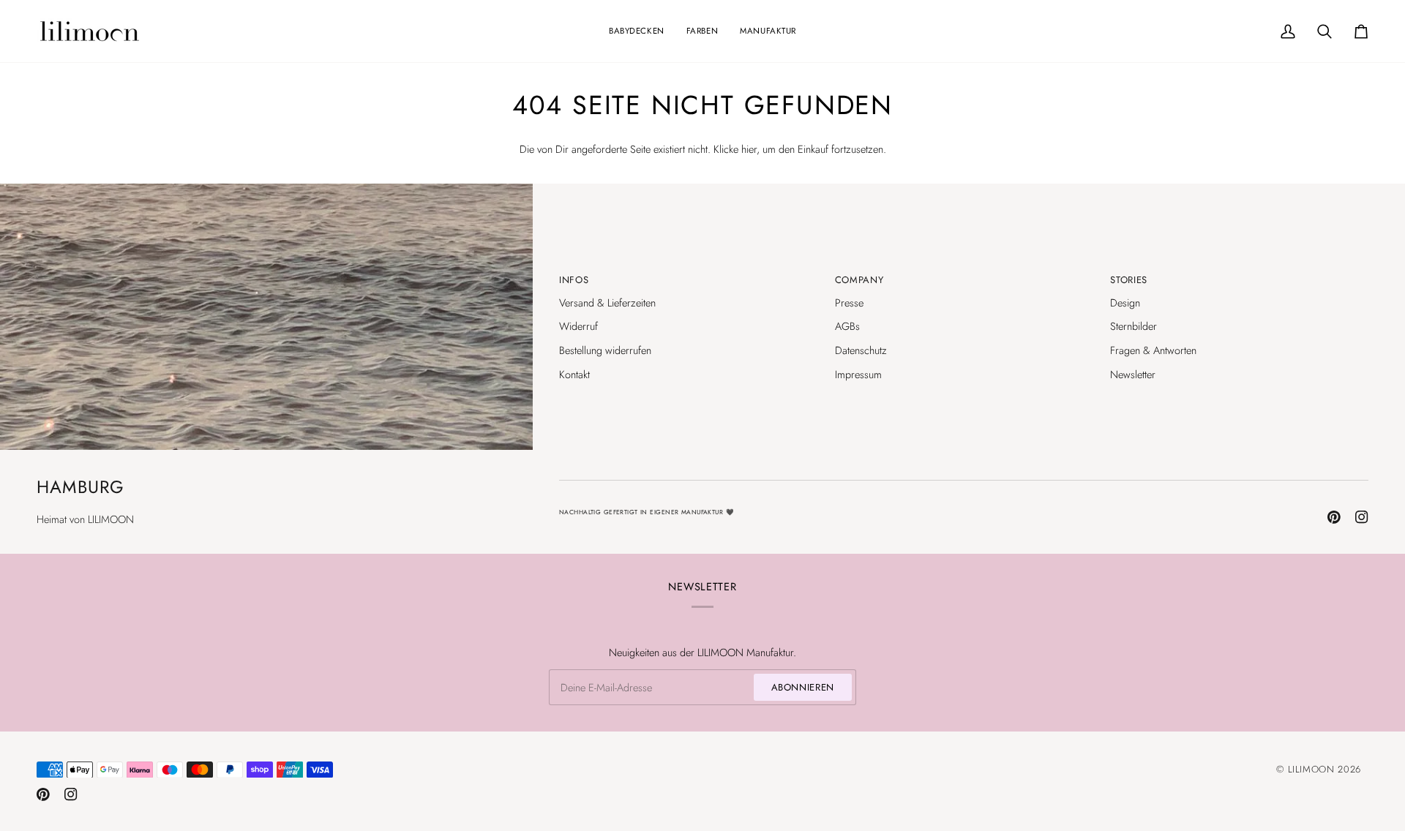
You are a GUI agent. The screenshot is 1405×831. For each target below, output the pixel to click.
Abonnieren (803, 687)
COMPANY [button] (859, 280)
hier (749, 149)
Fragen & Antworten (1153, 350)
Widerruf (578, 326)
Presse (849, 302)
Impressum (858, 374)
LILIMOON (1311, 769)
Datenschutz (861, 350)
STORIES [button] (1128, 280)
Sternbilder (1133, 326)
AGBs (847, 326)
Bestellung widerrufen (605, 350)
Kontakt (574, 374)
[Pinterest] (1334, 517)
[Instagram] (1361, 517)
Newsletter (1132, 374)
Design (1125, 302)
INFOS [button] (573, 280)
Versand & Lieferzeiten (607, 302)
